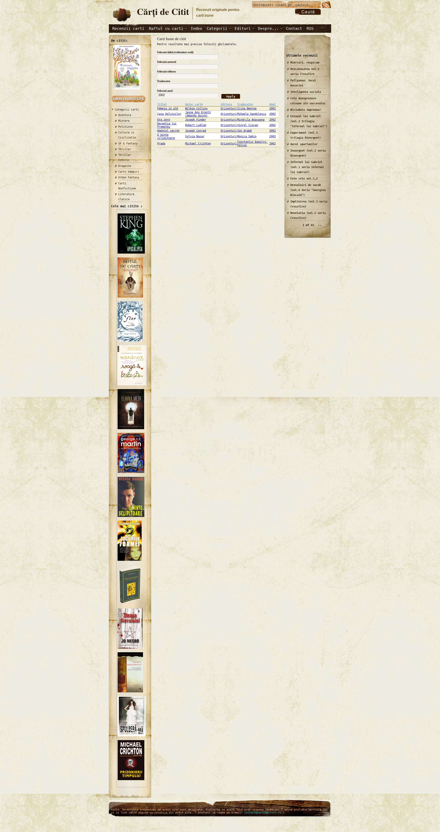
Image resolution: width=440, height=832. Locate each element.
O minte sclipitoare (166, 136)
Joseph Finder (195, 119)
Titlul (162, 104)
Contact (294, 28)
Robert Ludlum (195, 125)
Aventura (124, 115)
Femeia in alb (167, 108)
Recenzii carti (128, 28)
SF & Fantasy (128, 143)
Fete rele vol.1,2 (304, 178)
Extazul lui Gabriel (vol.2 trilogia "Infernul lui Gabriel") (308, 121)
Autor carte (194, 104)
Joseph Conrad (195, 130)
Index (196, 28)
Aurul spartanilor (304, 144)
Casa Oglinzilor (169, 114)
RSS (310, 28)
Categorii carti (127, 109)
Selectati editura (166, 71)
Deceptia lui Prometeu (166, 125)
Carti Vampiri (128, 171)
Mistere (123, 120)
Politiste (125, 126)
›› (319, 225)
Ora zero (163, 119)
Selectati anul (165, 90)
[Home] (121, 22)
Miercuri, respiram (304, 62)
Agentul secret (168, 130)
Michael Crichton (198, 143)
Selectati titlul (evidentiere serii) (175, 52)
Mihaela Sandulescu (251, 114)
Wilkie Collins (196, 108)
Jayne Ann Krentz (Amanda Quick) (198, 114)
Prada (161, 143)
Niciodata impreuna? (305, 109)
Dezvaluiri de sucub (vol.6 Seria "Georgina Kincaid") (308, 190)
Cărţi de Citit (163, 11)
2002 (272, 108)
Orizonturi (229, 108)
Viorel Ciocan (247, 125)
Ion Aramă (244, 130)
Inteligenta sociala (305, 92)
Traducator (163, 81)
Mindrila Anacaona (250, 119)
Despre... (268, 28)
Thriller (124, 149)
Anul (272, 104)
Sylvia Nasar (194, 136)
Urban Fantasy (128, 177)
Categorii (217, 28)
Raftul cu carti (166, 28)
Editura (226, 104)
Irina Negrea (246, 108)
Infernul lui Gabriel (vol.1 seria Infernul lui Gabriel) (307, 167)
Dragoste (124, 166)
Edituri (243, 28)
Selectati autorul (166, 62)
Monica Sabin (246, 136)
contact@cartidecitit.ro (262, 812)
